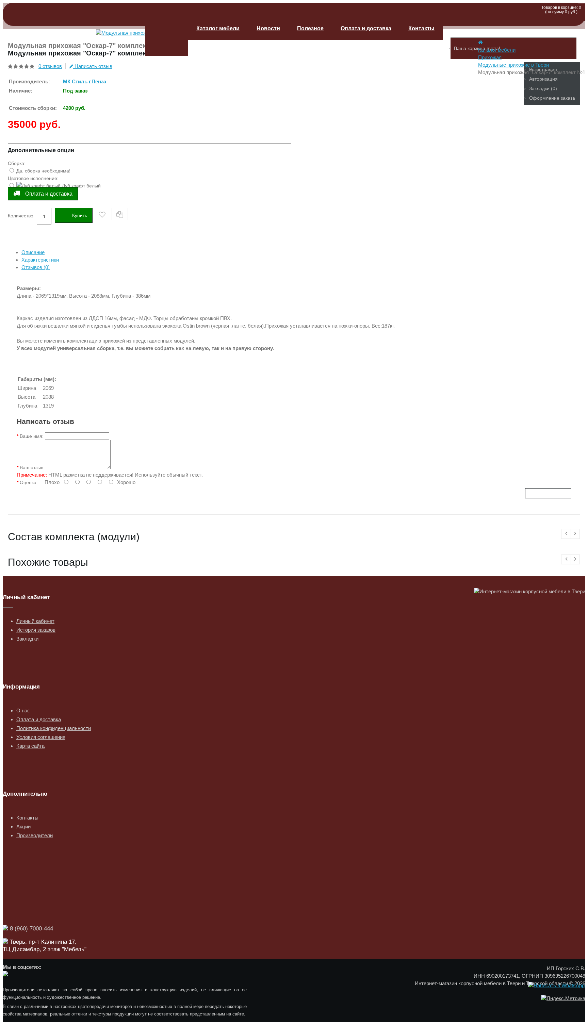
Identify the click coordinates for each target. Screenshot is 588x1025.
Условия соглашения (40, 737)
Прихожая (490, 57)
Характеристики (40, 260)
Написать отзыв (92, 66)
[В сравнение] (120, 214)
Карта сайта (30, 746)
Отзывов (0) (35, 267)
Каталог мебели (218, 28)
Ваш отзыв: (32, 467)
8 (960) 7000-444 (30, 928)
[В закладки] (102, 214)
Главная (166, 36)
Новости (268, 28)
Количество (20, 215)
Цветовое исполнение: (33, 178)
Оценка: (29, 482)
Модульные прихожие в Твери (513, 65)
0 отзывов (50, 66)
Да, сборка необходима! (42, 170)
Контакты (421, 28)
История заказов (35, 630)
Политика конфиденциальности (53, 728)
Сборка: (17, 163)
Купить (79, 215)
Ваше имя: (32, 436)
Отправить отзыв (548, 493)
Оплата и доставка (366, 28)
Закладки (27, 639)
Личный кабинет (35, 621)
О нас (23, 710)
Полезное (310, 28)
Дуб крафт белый (81, 185)
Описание (33, 252)
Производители (34, 835)
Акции (23, 826)
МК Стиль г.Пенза (84, 81)
